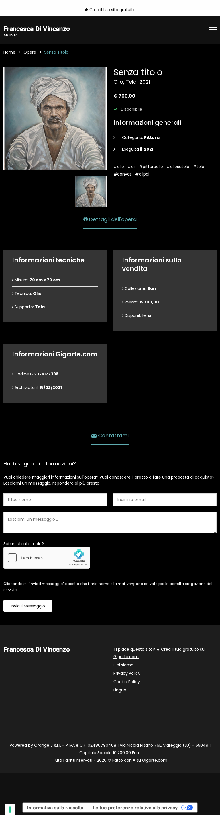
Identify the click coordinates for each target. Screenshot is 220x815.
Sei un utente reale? (23, 544)
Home (9, 52)
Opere (29, 52)
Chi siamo (123, 665)
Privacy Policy (126, 673)
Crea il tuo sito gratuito (111, 10)
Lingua (119, 690)
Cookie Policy (126, 682)
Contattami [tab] (113, 435)
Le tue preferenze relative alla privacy (135, 807)
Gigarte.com (154, 760)
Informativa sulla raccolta (55, 807)
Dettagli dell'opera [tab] (112, 219)
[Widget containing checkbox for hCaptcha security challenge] (46, 558)
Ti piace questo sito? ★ (159, 653)
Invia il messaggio (28, 606)
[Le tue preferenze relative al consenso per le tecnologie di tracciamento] (10, 809)
